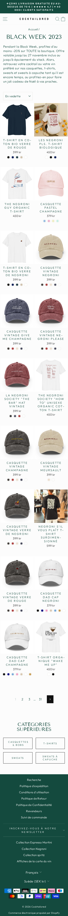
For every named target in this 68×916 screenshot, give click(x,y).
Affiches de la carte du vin (34, 861)
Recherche (34, 780)
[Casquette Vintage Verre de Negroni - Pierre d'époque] (17, 543)
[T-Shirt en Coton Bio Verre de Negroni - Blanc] (25, 284)
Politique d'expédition (34, 786)
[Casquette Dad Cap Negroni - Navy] (42, 610)
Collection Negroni (34, 849)
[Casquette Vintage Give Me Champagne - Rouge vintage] (12, 348)
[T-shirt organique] (48, 674)
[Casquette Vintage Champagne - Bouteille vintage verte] (25, 479)
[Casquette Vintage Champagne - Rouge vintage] (12, 479)
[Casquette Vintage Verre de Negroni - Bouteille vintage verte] (25, 543)
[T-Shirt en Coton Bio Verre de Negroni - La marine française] (12, 284)
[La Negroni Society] (10, 416)
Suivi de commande (34, 817)
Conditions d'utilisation (34, 792)
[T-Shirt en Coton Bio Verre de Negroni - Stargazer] (17, 284)
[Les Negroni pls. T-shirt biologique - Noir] (50, 157)
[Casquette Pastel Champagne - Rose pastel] (48, 221)
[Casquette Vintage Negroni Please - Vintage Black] (42, 348)
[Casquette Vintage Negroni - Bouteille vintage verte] (59, 284)
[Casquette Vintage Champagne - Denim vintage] (21, 479)
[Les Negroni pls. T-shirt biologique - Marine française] (55, 157)
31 (40, 699)
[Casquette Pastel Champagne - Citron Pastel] (53, 221)
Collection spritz (34, 855)
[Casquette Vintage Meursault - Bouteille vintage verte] (53, 479)
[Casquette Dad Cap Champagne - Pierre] (21, 674)
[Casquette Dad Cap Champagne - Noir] (4, 674)
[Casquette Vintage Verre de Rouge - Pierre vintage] (17, 610)
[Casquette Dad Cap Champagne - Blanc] (25, 674)
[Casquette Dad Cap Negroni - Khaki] (59, 610)
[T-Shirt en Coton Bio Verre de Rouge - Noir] (8, 157)
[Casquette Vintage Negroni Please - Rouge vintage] (46, 348)
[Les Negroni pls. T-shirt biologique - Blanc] (46, 157)
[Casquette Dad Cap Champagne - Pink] (17, 674)
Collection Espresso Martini (34, 842)
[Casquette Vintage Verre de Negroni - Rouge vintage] (12, 543)
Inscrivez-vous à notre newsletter (32, 830)
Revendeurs (34, 811)
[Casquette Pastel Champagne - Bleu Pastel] (44, 221)
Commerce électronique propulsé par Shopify (34, 912)
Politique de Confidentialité (34, 805)
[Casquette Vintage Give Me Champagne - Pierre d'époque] (17, 348)
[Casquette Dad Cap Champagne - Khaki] (30, 674)
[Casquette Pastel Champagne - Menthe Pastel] (57, 221)
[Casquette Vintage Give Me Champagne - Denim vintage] (21, 348)
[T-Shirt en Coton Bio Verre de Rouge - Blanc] (25, 157)
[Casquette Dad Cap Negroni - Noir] (37, 610)
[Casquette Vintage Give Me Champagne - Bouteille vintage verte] (25, 348)
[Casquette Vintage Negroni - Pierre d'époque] (50, 284)
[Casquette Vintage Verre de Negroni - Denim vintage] (21, 543)
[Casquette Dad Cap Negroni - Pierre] (50, 610)
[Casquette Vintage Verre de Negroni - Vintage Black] (8, 543)
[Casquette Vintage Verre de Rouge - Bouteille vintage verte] (25, 610)
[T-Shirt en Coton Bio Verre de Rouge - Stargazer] (17, 157)
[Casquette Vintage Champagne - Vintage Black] (8, 479)
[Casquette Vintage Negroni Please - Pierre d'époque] (50, 348)
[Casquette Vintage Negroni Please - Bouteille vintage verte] (59, 348)
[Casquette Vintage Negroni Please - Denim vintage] (55, 348)
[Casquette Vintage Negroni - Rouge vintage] (46, 284)
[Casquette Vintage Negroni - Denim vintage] (55, 284)
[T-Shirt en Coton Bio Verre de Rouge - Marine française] (12, 157)
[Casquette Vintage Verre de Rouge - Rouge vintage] (12, 610)
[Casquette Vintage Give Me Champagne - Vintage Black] (8, 348)
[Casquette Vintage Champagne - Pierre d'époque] (17, 479)
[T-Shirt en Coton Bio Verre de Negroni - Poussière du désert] (21, 284)
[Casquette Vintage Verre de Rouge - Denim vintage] (21, 610)
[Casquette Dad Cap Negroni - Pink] (46, 610)
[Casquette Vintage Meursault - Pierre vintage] (48, 479)
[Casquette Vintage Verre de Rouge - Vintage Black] (8, 610)
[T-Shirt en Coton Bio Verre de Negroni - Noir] (8, 284)
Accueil (33, 29)
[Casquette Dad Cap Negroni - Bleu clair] (55, 610)
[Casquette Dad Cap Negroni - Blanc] (64, 610)
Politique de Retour (34, 798)
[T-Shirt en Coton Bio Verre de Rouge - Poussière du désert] (21, 157)
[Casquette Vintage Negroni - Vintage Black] (42, 284)
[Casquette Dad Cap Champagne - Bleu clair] (12, 674)
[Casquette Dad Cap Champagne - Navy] (8, 674)
